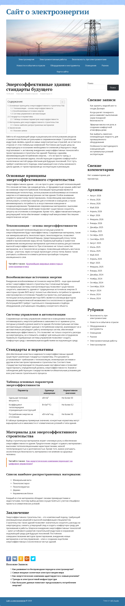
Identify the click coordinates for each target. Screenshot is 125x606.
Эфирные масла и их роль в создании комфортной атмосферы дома (103, 127)
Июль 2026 (95, 199)
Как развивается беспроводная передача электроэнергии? (43, 569)
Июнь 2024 (95, 298)
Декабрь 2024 (96, 274)
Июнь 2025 (95, 251)
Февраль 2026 (96, 219)
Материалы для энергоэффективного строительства (34, 122)
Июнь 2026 (95, 203)
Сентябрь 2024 (97, 286)
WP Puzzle (114, 601)
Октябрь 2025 (96, 235)
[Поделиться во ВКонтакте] (14, 558)
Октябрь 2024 (96, 282)
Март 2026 (95, 215)
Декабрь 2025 (96, 227)
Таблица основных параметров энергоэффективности (35, 119)
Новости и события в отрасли (31, 65)
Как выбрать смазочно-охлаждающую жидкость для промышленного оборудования (104, 138)
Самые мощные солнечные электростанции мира (38, 572)
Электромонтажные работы (53, 59)
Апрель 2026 (96, 211)
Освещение (90, 65)
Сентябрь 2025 (97, 239)
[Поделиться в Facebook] (8, 558)
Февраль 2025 (96, 266)
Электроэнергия (26, 59)
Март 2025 (95, 262)
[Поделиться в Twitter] (33, 558)
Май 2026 (94, 207)
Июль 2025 (95, 247)
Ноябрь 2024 (96, 278)
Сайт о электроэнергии (47, 12)
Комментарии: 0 (46, 94)
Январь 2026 (96, 223)
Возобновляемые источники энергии (28, 111)
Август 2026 (95, 195)
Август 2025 (95, 243)
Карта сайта (62, 71)
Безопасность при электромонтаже (89, 59)
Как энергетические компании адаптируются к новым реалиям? (45, 576)
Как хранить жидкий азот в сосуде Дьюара (103, 107)
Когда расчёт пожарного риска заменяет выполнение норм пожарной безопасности (104, 116)
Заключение (15, 128)
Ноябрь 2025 (96, 231)
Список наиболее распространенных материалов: (33, 125)
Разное (105, 65)
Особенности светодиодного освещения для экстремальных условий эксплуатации (104, 150)
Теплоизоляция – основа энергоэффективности (33, 108)
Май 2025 (94, 255)
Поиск (90, 83)
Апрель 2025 (96, 259)
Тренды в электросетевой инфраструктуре (34, 579)
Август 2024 (95, 290)
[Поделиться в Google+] (27, 558)
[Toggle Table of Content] (61, 102)
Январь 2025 (96, 270)
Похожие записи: (20, 130)
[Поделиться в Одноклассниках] (20, 558)
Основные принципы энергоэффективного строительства (36, 105)
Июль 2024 (95, 294)
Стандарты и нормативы (21, 116)
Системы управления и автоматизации (29, 113)
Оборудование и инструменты (65, 65)
